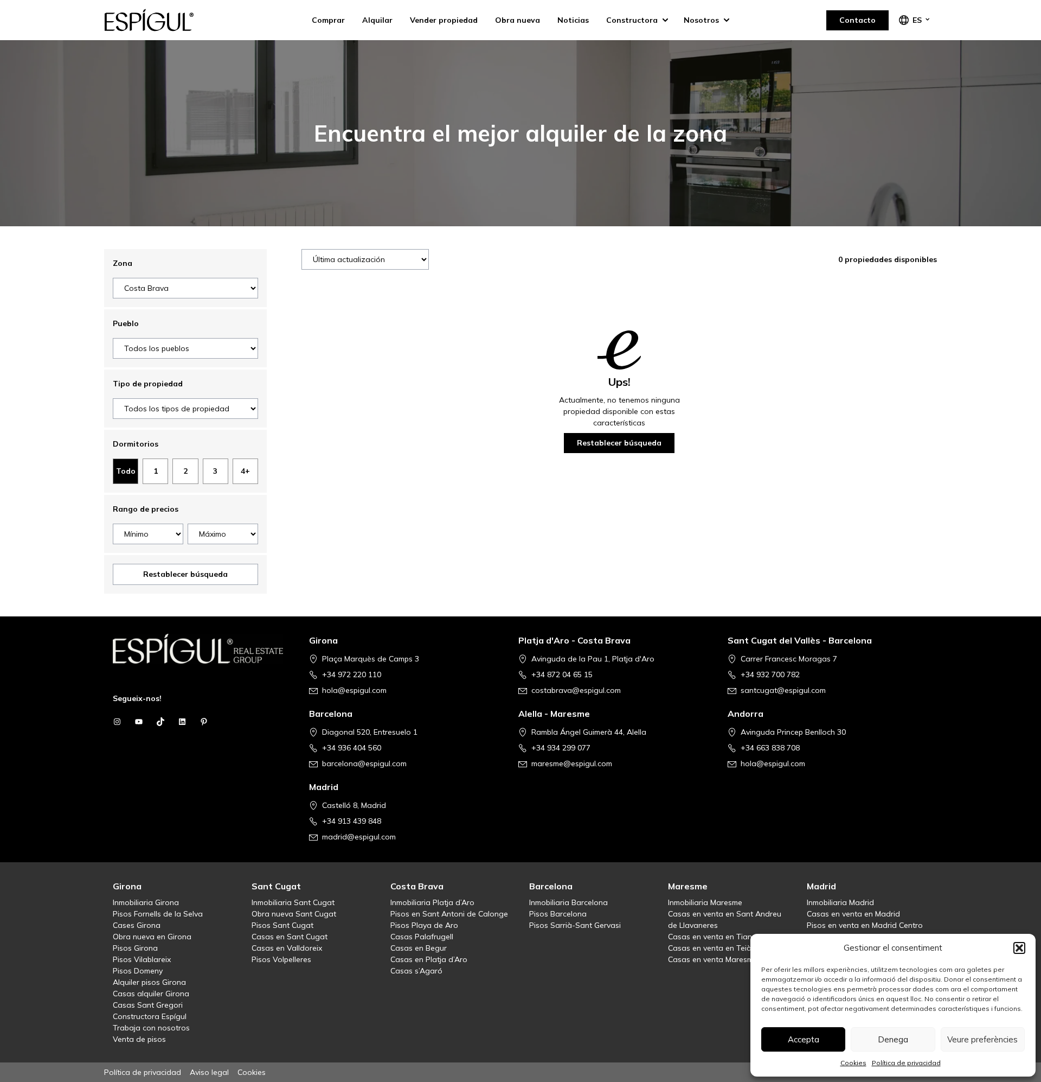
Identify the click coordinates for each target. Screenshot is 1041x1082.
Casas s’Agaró (416, 971)
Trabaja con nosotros (151, 1028)
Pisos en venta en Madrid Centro (865, 925)
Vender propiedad (444, 20)
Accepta (803, 1039)
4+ (245, 470)
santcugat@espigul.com (783, 690)
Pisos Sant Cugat (282, 925)
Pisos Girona (135, 948)
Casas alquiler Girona (151, 993)
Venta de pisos (139, 1039)
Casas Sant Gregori (148, 1005)
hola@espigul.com (354, 690)
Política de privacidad (906, 1063)
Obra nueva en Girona (152, 936)
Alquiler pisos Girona (149, 982)
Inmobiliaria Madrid (840, 902)
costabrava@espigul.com (576, 690)
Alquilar (377, 20)
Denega (893, 1039)
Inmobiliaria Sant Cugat (293, 902)
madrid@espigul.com (359, 837)
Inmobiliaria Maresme (705, 902)
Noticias (573, 20)
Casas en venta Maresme (712, 959)
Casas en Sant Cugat (289, 936)
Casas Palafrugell (421, 936)
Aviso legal (209, 1072)
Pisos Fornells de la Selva (158, 914)
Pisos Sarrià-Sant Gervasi (575, 925)
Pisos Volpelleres (281, 959)
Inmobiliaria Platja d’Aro (432, 902)
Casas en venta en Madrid (853, 914)
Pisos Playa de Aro (424, 925)
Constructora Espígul (150, 1016)
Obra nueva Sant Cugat (294, 914)
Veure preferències (982, 1039)
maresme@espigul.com (571, 763)
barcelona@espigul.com (364, 763)
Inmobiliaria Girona (146, 902)
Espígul (158, 20)
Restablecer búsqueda (185, 574)
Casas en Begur (418, 948)
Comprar (328, 20)
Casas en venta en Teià (709, 948)
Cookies (853, 1063)
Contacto (857, 20)
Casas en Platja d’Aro (428, 959)
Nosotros (701, 20)
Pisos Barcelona (558, 914)
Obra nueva (517, 20)
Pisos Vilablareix (142, 959)
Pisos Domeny (138, 971)
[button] (1019, 948)
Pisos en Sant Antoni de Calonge (449, 914)
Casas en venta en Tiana (712, 936)
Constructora (632, 20)
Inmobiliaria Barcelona (568, 902)
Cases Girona (136, 925)
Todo (126, 470)
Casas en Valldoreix (287, 948)
